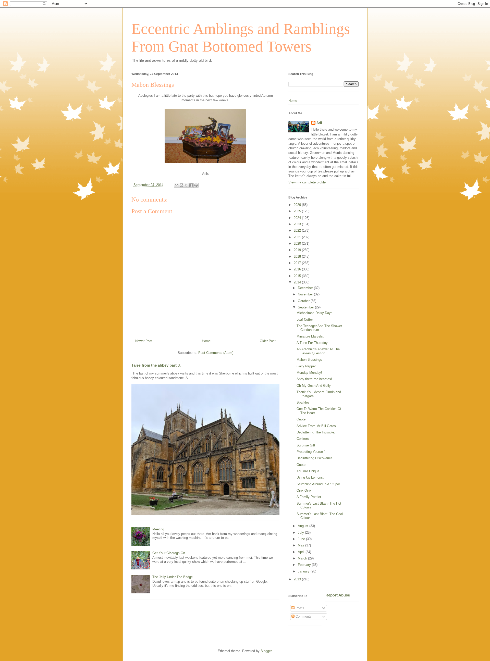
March (303, 558)
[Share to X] (186, 185)
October (304, 301)
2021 (298, 237)
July (301, 532)
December (306, 288)
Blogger (266, 651)
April (301, 552)
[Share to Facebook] (191, 185)
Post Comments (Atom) (215, 353)
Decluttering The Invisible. (316, 432)
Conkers (303, 439)
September (306, 307)
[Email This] (176, 185)
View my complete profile (307, 182)
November (306, 294)
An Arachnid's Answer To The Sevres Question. (318, 351)
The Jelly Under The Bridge (172, 577)
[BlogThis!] (181, 185)
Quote (301, 419)
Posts (299, 608)
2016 (298, 269)
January (304, 571)
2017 (298, 263)
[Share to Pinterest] (196, 185)
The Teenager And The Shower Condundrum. (319, 328)
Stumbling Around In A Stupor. (319, 484)
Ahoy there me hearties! (314, 379)
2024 (298, 218)
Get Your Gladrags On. (169, 553)
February (305, 565)
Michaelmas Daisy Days (315, 313)
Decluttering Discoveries (315, 458)
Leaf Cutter (305, 319)
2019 (298, 250)
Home (206, 341)
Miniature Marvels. (310, 336)
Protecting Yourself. (311, 452)
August (303, 526)
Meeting (158, 529)
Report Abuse (337, 595)
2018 (298, 256)
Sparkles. (304, 402)
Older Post (268, 341)
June (302, 539)
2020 (298, 243)
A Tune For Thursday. (312, 343)
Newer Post (143, 341)
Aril (319, 123)
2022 (298, 230)
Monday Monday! (309, 373)
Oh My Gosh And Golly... (315, 386)
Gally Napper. (306, 366)
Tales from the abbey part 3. (156, 365)
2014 (298, 282)
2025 (298, 211)
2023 (298, 224)
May (301, 545)
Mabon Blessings (309, 359)
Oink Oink (304, 490)
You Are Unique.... (310, 471)
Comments (303, 616)
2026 (298, 205)
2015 (298, 276)
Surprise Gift (306, 445)
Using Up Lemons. (310, 477)
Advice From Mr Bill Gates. (317, 426)
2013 (298, 579)
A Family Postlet (309, 497)
